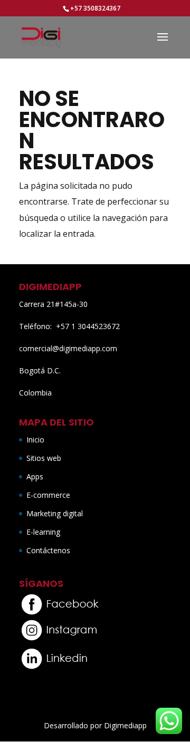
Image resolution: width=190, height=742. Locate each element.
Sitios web (43, 458)
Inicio (35, 440)
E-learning (43, 532)
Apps (34, 476)
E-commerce (48, 495)
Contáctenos (48, 550)
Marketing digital (54, 513)
